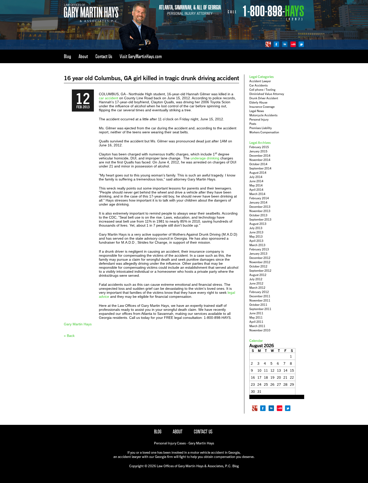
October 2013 (258, 215)
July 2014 (255, 177)
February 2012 (259, 292)
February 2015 (259, 147)
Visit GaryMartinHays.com (141, 56)
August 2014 (257, 172)
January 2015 (258, 151)
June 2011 (256, 313)
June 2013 (256, 232)
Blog (67, 56)
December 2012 (259, 258)
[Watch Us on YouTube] (293, 44)
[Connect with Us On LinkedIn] (285, 44)
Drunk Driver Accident (263, 98)
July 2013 (255, 228)
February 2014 (259, 198)
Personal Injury (259, 119)
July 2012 (255, 279)
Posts (252, 124)
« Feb (253, 397)
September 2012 (260, 270)
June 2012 (256, 283)
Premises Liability (260, 128)
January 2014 (258, 202)
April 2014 (256, 189)
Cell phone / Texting (262, 89)
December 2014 (259, 155)
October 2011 (258, 305)
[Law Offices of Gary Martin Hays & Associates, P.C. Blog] (91, 21)
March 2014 (257, 194)
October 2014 (258, 164)
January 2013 (258, 253)
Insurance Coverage (262, 107)
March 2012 (257, 287)
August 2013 (257, 224)
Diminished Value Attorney (266, 94)
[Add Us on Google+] (268, 44)
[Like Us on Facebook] (276, 44)
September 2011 (260, 309)
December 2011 (259, 296)
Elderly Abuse (258, 102)
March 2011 (257, 326)
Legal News (256, 111)
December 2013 (259, 207)
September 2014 (260, 168)
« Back (69, 336)
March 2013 (257, 245)
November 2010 (259, 330)
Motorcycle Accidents (263, 115)
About (83, 56)
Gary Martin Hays (78, 324)
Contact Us (103, 56)
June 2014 (256, 181)
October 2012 (258, 266)
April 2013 (256, 241)
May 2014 (256, 185)
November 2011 (259, 300)
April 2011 (256, 322)
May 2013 (256, 236)
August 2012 (257, 275)
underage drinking (205, 158)
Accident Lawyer (260, 81)
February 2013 (259, 249)
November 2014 (259, 160)
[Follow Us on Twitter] (301, 44)
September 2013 (260, 219)
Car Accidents (258, 85)
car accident (108, 98)
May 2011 (256, 317)
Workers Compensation (264, 132)
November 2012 (259, 262)
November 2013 (259, 211)
